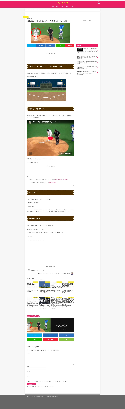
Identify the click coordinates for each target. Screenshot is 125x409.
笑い (57, 6)
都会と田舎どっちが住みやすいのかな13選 (90, 72)
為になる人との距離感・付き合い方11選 (90, 62)
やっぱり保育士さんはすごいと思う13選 (90, 67)
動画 (53, 6)
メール (28, 371)
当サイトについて (30, 396)
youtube (31, 236)
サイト (28, 376)
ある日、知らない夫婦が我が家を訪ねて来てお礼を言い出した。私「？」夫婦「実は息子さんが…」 (87, 50)
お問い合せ (38, 396)
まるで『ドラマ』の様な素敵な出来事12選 (90, 57)
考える (71, 6)
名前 (28, 366)
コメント (29, 352)
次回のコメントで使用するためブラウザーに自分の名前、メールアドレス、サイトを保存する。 (47, 381)
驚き (67, 6)
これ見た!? (62, 3)
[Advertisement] (50, 57)
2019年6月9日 (52, 182)
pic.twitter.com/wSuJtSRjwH (61, 179)
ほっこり (62, 6)
